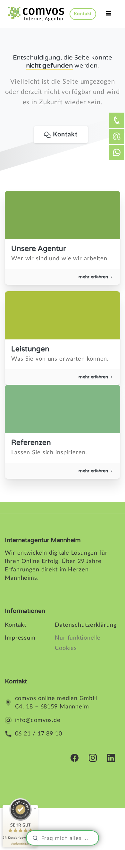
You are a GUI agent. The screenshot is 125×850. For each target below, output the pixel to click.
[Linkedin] (111, 757)
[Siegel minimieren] (35, 808)
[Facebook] (74, 757)
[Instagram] (93, 757)
